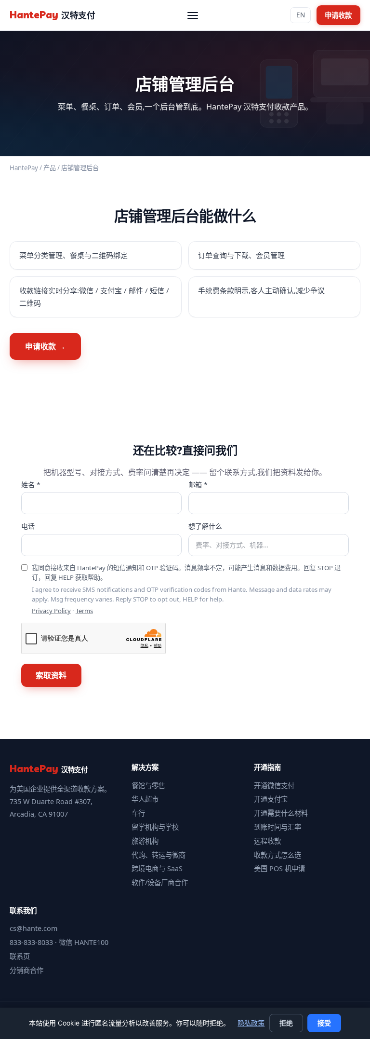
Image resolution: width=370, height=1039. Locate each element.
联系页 (20, 956)
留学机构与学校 (155, 827)
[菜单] (193, 15)
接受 (324, 1023)
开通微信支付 (274, 785)
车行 (138, 813)
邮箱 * (198, 484)
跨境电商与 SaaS (157, 868)
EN (300, 14)
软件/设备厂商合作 (160, 882)
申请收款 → (45, 346)
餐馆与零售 (148, 785)
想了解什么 (205, 526)
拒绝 (286, 1023)
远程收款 (267, 841)
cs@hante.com (33, 928)
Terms (84, 610)
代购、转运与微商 (158, 855)
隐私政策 (251, 1023)
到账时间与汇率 (277, 827)
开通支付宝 (271, 799)
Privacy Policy (51, 610)
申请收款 (338, 15)
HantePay (24, 168)
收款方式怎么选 (277, 855)
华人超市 (145, 799)
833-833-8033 (31, 942)
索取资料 (51, 675)
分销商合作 (26, 970)
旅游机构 (145, 841)
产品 (49, 168)
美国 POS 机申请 (279, 868)
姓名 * (30, 484)
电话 (28, 526)
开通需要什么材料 (281, 813)
